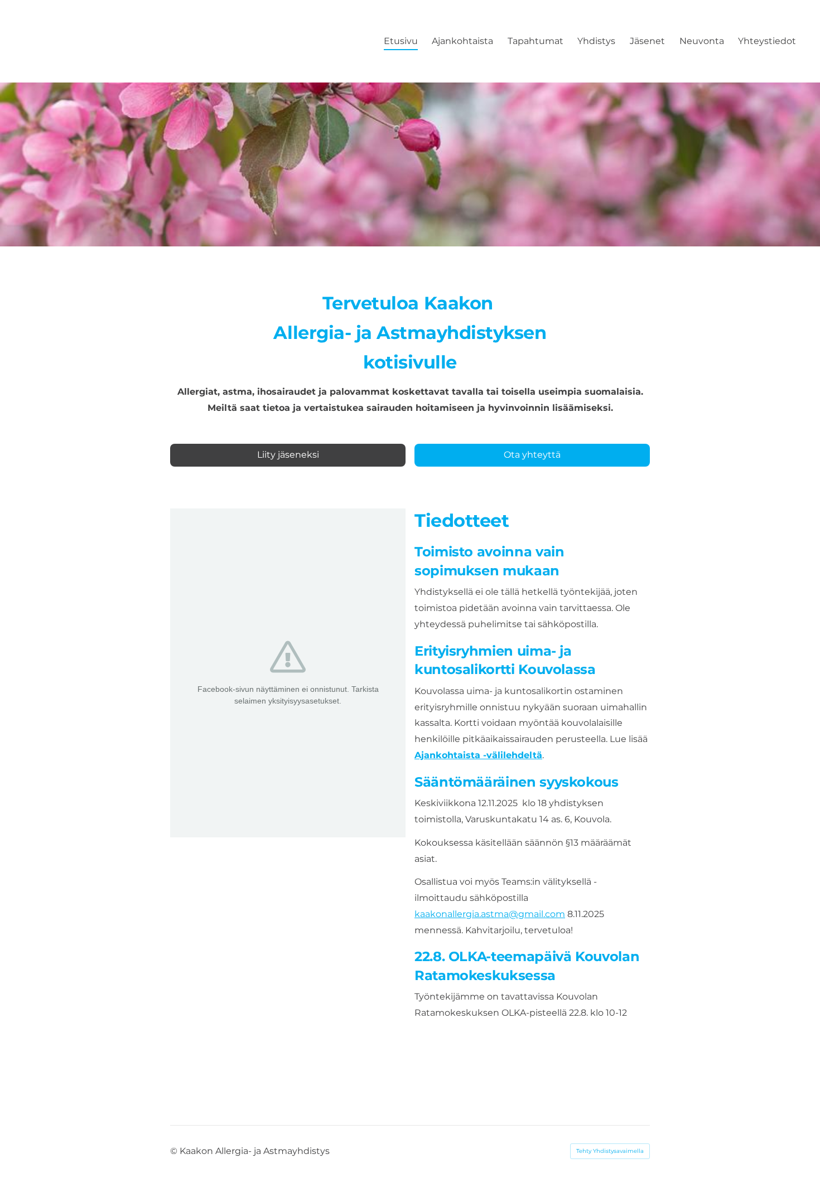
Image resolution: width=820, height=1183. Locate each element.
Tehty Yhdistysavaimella (610, 1151)
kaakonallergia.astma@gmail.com (489, 914)
